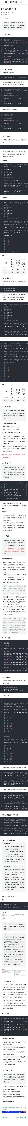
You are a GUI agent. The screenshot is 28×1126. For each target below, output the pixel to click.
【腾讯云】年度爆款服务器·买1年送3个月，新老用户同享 (14, 1108)
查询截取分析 (5, 1117)
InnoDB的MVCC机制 (21, 1117)
